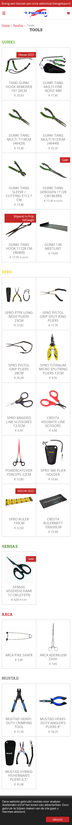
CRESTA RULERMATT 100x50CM (53, 523)
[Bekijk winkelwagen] (68, 13)
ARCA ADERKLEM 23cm (53, 657)
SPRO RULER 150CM (19, 521)
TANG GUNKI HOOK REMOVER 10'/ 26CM (19, 87)
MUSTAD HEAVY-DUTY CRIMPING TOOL (19, 723)
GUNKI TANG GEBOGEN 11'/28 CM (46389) (53, 192)
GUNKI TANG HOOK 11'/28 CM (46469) (19, 248)
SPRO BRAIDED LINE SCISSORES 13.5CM (19, 422)
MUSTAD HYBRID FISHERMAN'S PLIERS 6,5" (19, 776)
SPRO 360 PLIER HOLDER (53, 472)
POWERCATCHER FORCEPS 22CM (18, 472)
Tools (30, 25)
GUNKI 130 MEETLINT (53, 247)
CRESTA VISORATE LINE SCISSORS (53, 422)
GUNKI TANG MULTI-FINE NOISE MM (53, 87)
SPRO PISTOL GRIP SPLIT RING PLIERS (53, 316)
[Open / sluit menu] (4, 13)
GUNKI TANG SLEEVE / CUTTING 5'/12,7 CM (19, 194)
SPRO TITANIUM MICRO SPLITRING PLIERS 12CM (53, 369)
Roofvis (18, 25)
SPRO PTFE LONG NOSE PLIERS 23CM (19, 316)
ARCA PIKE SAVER (19, 655)
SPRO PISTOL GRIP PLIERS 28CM (19, 369)
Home (6, 25)
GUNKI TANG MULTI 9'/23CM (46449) (53, 139)
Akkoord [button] (57, 819)
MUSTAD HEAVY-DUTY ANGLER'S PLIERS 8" (53, 723)
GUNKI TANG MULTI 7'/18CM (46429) (19, 139)
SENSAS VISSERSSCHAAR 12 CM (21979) (19, 591)
